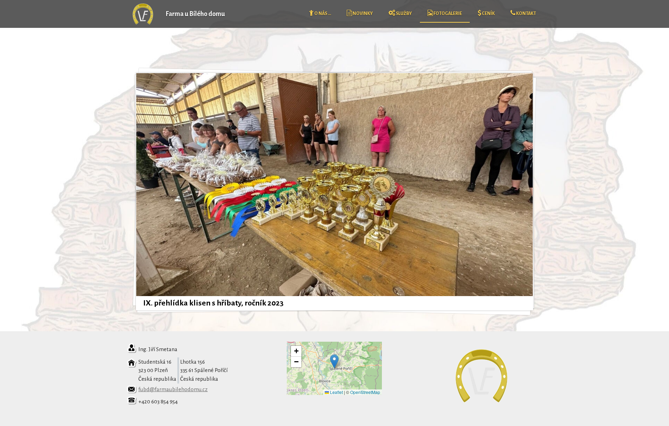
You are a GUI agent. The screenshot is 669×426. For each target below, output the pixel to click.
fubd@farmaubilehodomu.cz (173, 389)
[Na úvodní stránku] (142, 22)
